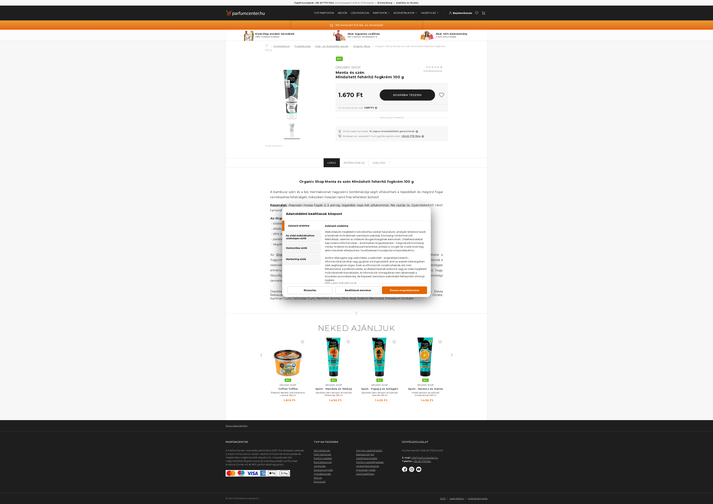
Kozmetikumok (323, 462)
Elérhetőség (384, 2)
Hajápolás (319, 465)
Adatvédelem (457, 498)
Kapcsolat (319, 481)
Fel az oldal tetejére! (237, 425)
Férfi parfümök (322, 454)
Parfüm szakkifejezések (370, 462)
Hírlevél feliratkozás (367, 465)
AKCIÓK (342, 12)
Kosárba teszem (407, 95)
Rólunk (318, 477)
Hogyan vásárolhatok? (369, 450)
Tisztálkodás (302, 46)
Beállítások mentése (358, 290)
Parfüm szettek (323, 458)
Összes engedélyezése (404, 290)
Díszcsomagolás (323, 469)
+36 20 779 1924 (411, 136)
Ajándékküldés (322, 473)
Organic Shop (361, 46)
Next (451, 355)
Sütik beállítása (365, 473)
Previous (261, 355)
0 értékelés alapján (433, 70)
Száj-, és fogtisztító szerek (331, 46)
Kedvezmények (365, 454)
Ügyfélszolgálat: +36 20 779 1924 (314, 2)
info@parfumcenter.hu (424, 457)
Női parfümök (322, 450)
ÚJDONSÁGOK (360, 12)
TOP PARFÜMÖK (324, 12)
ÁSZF (443, 498)
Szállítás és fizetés (407, 2)
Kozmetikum (282, 46)
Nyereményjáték (366, 469)
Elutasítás (310, 290)
